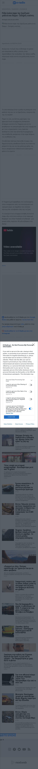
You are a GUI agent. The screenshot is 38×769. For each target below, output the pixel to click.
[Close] (34, 345)
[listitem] (19, 380)
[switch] (30, 385)
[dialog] (19, 384)
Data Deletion (8, 424)
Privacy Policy (30, 424)
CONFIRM (11, 417)
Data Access (19, 424)
